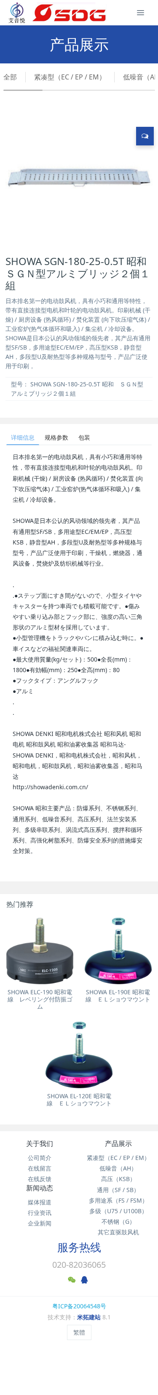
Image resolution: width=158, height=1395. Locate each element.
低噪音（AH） (118, 1168)
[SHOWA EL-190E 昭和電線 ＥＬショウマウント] (118, 951)
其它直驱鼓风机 (118, 1232)
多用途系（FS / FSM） (118, 1200)
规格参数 (56, 437)
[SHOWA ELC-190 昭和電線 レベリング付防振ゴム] (39, 951)
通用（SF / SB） (118, 1190)
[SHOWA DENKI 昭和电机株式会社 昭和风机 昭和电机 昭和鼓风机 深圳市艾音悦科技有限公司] (57, 12)
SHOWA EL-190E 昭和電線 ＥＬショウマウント (118, 995)
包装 (84, 437)
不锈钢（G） (118, 1221)
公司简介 (39, 1158)
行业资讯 (39, 1213)
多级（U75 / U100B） (118, 1211)
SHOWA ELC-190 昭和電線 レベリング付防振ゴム (40, 999)
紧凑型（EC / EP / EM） (70, 77)
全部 (10, 77)
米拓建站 (89, 1317)
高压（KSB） (118, 1179)
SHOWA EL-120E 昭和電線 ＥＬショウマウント (79, 1099)
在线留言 (39, 1168)
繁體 (79, 1332)
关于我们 (39, 1143)
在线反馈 (39, 1179)
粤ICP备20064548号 (79, 1306)
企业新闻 (39, 1223)
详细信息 (23, 437)
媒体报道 (39, 1202)
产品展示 (118, 1143)
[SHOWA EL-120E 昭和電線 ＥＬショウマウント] (79, 1055)
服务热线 (79, 1247)
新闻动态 (39, 1188)
